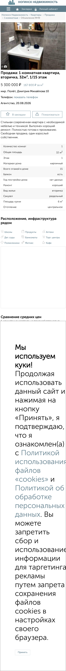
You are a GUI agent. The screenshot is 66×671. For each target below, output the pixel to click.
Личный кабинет (48, 9)
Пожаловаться (50, 114)
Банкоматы (31, 238)
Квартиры (36, 15)
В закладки (19, 114)
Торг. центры (52, 238)
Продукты (30, 232)
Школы (8, 232)
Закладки (26, 9)
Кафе (48, 243)
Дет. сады (9, 238)
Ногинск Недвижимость (15, 15)
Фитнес (29, 243)
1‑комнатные (11, 18)
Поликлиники (12, 243)
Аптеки (49, 232)
